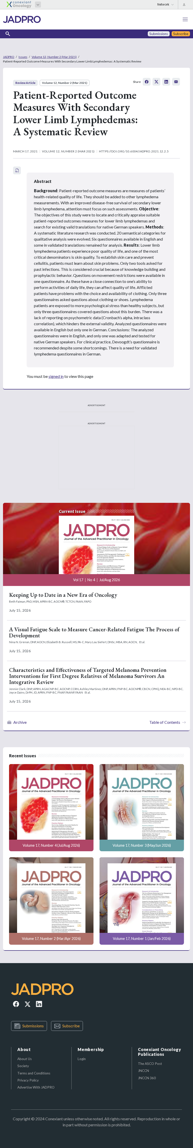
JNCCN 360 (147, 1078)
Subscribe (71, 1025)
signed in (56, 376)
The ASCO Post (150, 1064)
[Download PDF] (17, 170)
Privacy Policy (28, 1080)
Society (23, 1066)
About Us (24, 1059)
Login (82, 1059)
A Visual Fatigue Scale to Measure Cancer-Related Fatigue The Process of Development (94, 632)
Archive (20, 722)
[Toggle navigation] (185, 19)
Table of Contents (164, 722)
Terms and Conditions (33, 1073)
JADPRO (8, 57)
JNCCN (143, 1071)
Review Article (25, 83)
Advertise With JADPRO (36, 1087)
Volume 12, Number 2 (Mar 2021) (54, 57)
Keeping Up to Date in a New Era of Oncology (63, 595)
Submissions (33, 1025)
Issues (23, 57)
